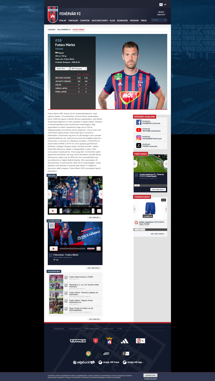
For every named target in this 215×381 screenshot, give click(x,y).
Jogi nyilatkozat (75, 329)
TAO (120, 329)
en (165, 4)
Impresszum (108, 329)
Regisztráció (161, 14)
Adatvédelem (59, 329)
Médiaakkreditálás (92, 329)
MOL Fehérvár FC (64, 29)
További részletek (150, 379)
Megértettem (150, 375)
